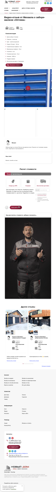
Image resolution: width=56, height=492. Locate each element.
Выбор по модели (8, 378)
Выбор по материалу (9, 380)
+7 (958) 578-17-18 (48, 1)
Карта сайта (25, 413)
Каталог (6, 8)
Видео (5, 411)
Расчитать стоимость (15, 65)
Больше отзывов (46, 366)
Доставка (6, 394)
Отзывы (6, 10)
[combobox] (37, 190)
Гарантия (24, 397)
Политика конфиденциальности (12, 485)
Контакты (6, 413)
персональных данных (41, 195)
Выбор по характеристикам (29, 380)
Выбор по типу (25, 382)
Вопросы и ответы (26, 423)
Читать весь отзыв (11, 360)
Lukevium (15, 483)
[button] (25, 363)
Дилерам (6, 397)
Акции (5, 423)
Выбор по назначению (27, 378)
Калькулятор (15, 8)
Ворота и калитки (8, 385)
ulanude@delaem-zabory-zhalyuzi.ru (18, 453)
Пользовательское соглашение (12, 486)
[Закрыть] (22, 486)
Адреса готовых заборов (28, 8)
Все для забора (26, 385)
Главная (6, 13)
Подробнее (13, 489)
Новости (24, 409)
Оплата (24, 394)
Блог (5, 409)
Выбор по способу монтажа (11, 382)
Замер (6, 399)
